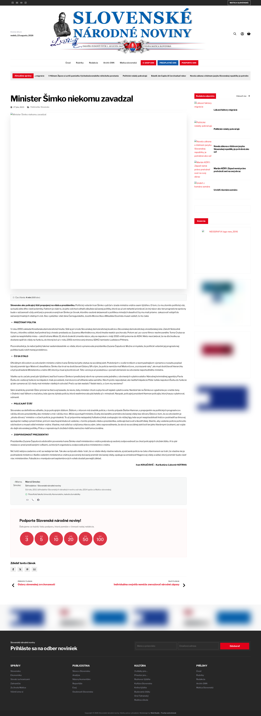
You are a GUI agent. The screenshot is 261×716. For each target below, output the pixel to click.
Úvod (68, 63)
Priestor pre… (140, 675)
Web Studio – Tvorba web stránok (163, 713)
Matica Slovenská (239, 3)
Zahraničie (15, 683)
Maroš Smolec (32, 482)
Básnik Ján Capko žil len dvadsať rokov (160, 76)
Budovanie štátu (142, 692)
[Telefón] (33, 500)
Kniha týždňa (140, 687)
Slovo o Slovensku (81, 671)
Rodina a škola (141, 700)
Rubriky (80, 63)
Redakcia (93, 63)
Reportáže (77, 683)
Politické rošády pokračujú (126, 76)
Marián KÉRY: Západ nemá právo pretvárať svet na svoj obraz (230, 170)
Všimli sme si (16, 692)
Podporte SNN (189, 63)
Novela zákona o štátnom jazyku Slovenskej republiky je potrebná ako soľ (215, 76)
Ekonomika (15, 675)
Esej (74, 687)
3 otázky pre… (141, 671)
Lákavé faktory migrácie (225, 110)
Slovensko (45, 107)
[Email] (27, 500)
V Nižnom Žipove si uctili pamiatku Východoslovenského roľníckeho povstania (75, 76)
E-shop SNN (148, 63)
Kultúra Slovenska (143, 683)
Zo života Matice (18, 687)
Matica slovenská (128, 63)
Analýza (76, 675)
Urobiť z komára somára (225, 190)
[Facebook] (38, 500)
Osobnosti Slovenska (82, 692)
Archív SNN (108, 63)
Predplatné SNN (168, 63)
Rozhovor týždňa (142, 679)
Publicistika (35, 107)
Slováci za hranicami (20, 679)
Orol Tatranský (141, 696)
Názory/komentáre (81, 679)
